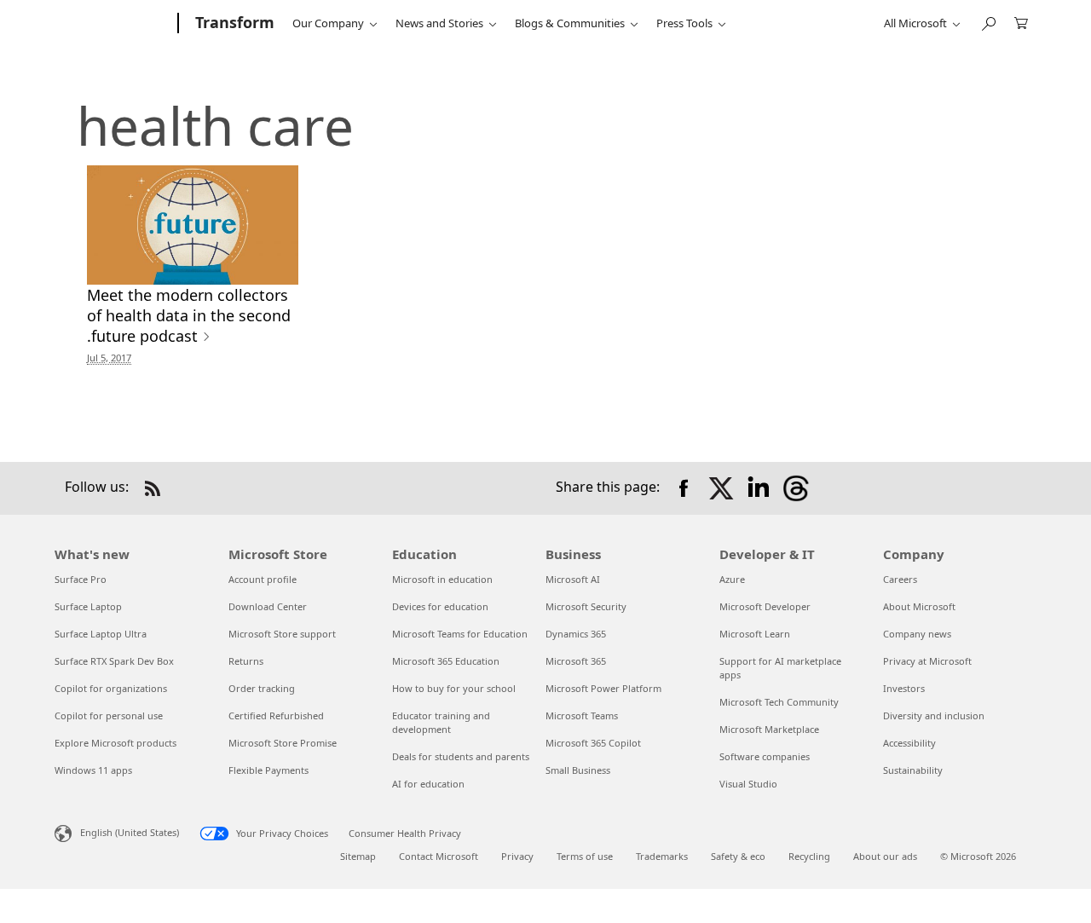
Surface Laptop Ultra (101, 633)
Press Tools (684, 23)
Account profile (262, 579)
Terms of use (585, 856)
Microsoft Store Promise (282, 742)
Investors (904, 688)
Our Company (328, 23)
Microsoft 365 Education (445, 661)
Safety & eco (738, 856)
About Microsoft (919, 606)
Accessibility (909, 742)
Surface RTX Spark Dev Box (114, 661)
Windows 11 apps (93, 770)
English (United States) (129, 831)
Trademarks (662, 856)
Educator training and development (441, 722)
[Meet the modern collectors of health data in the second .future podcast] (192, 225)
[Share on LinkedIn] (758, 488)
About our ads (885, 856)
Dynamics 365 (576, 633)
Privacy (517, 856)
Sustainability (913, 770)
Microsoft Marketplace (769, 729)
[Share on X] (721, 488)
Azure (732, 579)
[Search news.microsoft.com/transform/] (988, 22)
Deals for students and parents (460, 756)
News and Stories (439, 23)
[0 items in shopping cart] (1021, 22)
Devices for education (440, 606)
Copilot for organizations (111, 688)
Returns (245, 661)
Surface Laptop (88, 606)
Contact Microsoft (438, 856)
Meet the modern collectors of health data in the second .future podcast (189, 315)
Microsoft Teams (582, 715)
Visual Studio (748, 783)
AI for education (428, 783)
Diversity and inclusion (933, 715)
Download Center (267, 606)
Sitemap (358, 856)
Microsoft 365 (576, 661)
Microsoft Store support (282, 633)
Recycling (809, 856)
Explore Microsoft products (115, 742)
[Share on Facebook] (683, 488)
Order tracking (261, 688)
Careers (900, 579)
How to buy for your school (454, 688)
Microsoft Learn (754, 633)
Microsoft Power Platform (603, 688)
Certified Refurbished (276, 715)
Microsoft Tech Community (779, 701)
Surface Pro (81, 579)
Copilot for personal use (109, 715)
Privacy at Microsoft (927, 661)
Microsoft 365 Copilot (593, 742)
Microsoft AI (573, 579)
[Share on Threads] (796, 488)
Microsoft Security (586, 606)
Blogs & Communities (570, 23)
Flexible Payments (268, 770)
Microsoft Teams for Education (460, 633)
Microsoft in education (442, 579)
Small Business (578, 770)
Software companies (764, 756)
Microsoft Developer (765, 606)
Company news (917, 633)
